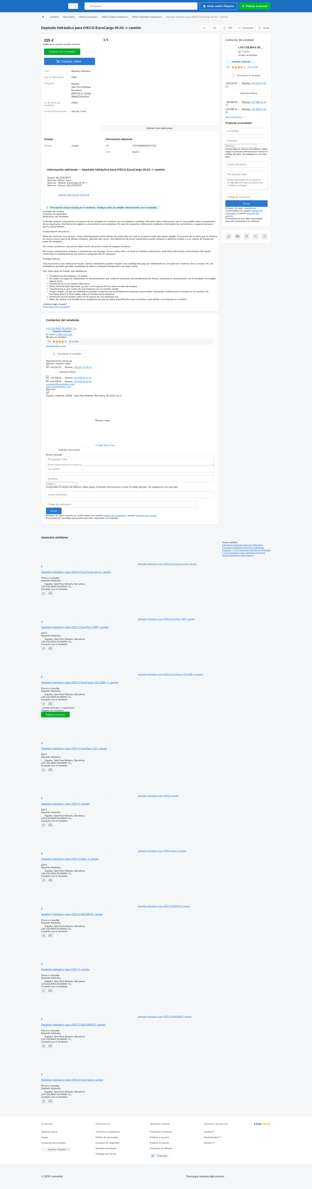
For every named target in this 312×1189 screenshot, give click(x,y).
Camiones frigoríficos (249, 550)
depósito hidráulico (81, 71)
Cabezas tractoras (243, 545)
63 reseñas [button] (74, 341)
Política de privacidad (106, 1137)
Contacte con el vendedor (62, 51)
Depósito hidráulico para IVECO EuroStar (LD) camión (74, 748)
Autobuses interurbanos (241, 555)
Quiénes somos (49, 1131)
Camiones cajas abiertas (242, 552)
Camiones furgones (243, 547)
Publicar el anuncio (55, 714)
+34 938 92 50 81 (82, 381)
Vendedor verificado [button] (61, 331)
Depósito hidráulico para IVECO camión (65, 803)
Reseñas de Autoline (106, 1148)
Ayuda (44, 1137)
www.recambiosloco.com (58, 386)
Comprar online (71, 61)
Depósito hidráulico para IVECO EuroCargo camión (72, 1079)
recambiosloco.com (56, 346)
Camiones (227, 545)
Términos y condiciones (108, 1131)
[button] (204, 28)
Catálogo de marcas (106, 1154)
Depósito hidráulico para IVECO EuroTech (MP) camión (74, 627)
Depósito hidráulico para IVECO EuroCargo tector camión (76, 572)
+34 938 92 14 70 (82, 377)
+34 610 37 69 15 (82, 367)
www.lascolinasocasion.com (60, 384)
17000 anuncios (64, 334)
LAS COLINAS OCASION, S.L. (61, 328)
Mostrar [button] (69, 367)
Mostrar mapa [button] (102, 420)
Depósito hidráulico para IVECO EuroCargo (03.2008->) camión (79, 682)
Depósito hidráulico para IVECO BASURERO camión (73, 1024)
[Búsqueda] (88, 6)
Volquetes (258, 545)
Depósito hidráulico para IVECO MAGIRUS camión (72, 914)
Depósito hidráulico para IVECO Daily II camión (70, 859)
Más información (233, 117)
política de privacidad (114, 515)
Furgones (227, 547)
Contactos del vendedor (53, 1142)
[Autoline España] (52, 6)
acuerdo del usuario (146, 515)
